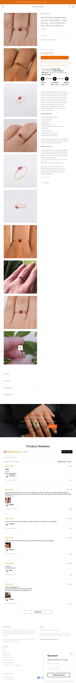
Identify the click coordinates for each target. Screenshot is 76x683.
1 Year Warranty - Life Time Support (12, 665)
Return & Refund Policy (9, 662)
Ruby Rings (6, 374)
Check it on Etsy (54, 63)
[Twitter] (46, 177)
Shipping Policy (7, 655)
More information (45, 183)
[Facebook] (44, 177)
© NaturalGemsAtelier (8, 677)
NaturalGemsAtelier (8, 394)
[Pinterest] (48, 177)
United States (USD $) (9, 673)
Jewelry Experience (8, 387)
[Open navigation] (3, 6)
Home (4, 650)
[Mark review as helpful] (70, 480)
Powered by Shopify (9, 679)
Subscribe (52, 426)
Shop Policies (7, 381)
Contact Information (8, 660)
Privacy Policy (6, 652)
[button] (29, 452)
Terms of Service (7, 657)
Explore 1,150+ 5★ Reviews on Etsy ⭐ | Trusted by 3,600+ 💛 (25, 2)
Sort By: (60, 462)
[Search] (70, 6)
